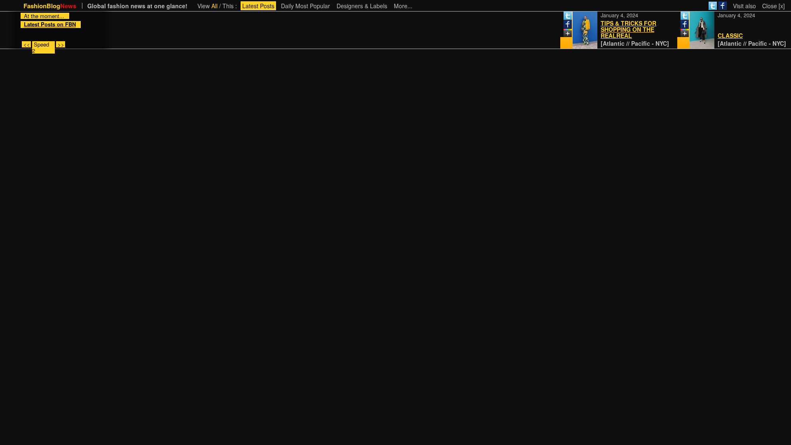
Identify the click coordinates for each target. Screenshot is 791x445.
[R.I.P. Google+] (562, 34)
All (214, 6)
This (228, 6)
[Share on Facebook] (562, 26)
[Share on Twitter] (562, 17)
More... (403, 6)
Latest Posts (258, 6)
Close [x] (773, 6)
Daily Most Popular (305, 6)
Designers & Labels (362, 6)
